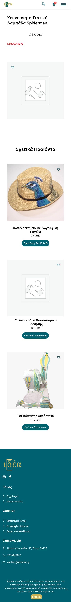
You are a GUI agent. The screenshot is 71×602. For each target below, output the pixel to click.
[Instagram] (5, 477)
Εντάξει (36, 596)
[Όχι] (66, 589)
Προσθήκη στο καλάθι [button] (36, 243)
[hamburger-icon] (63, 4)
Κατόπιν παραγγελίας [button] (35, 335)
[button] (43, 4)
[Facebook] (11, 477)
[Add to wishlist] (12, 67)
